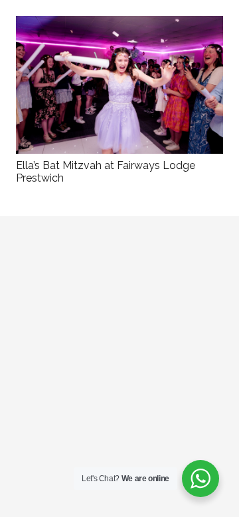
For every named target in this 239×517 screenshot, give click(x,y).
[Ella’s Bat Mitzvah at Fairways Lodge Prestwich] (119, 25)
